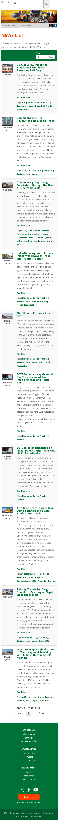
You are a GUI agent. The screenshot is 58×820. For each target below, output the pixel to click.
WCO (19, 244)
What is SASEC (29, 734)
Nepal (34, 174)
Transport (29, 305)
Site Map (29, 772)
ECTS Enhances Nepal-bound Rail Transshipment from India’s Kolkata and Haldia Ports (35, 378)
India (37, 106)
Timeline (29, 756)
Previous (18, 713)
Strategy (29, 737)
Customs (45, 234)
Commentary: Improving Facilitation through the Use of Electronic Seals (35, 185)
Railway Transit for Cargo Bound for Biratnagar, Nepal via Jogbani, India (35, 592)
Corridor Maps (29, 760)
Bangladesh (28, 102)
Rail (43, 106)
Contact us (29, 797)
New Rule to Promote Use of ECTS (35, 315)
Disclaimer (29, 775)
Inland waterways (41, 301)
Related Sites (29, 779)
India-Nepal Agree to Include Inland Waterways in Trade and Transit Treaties (35, 255)
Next (41, 713)
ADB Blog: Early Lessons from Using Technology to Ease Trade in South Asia (35, 510)
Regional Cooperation (41, 241)
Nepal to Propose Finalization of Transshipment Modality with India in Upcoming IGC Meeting (35, 653)
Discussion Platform (29, 741)
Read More (22, 97)
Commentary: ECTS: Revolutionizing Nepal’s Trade (36, 119)
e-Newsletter (29, 753)
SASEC (33, 581)
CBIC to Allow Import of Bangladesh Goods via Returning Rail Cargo (32, 67)
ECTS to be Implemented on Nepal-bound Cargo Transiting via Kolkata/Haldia (36, 450)
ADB (24, 170)
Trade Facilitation (47, 581)
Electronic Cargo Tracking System (34, 237)
